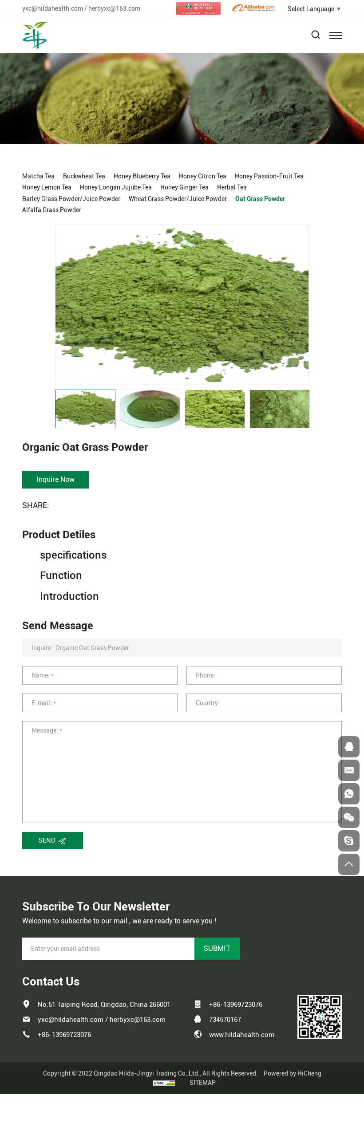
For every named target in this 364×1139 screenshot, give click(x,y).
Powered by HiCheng (292, 1073)
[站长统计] (164, 1082)
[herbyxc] (349, 840)
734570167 (225, 1020)
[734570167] (349, 746)
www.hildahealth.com (241, 1035)
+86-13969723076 (64, 1035)
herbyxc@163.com (114, 8)
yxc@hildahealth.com (52, 8)
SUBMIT (217, 948)
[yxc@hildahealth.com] (349, 770)
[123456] (349, 793)
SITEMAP (203, 1082)
